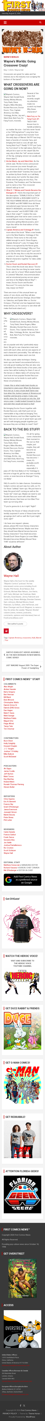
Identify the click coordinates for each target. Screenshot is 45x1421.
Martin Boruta (9, 815)
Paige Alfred (9, 723)
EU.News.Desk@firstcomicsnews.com (15, 1394)
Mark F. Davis (9, 713)
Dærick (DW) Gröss (11, 708)
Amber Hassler (10, 689)
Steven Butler (9, 787)
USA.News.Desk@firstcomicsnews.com (16, 1365)
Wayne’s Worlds (11, 57)
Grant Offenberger (11, 807)
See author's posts (15, 624)
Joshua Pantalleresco (13, 845)
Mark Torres (9, 776)
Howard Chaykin (10, 746)
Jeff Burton (8, 774)
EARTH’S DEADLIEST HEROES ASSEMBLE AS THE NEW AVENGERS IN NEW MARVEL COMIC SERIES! (23, 655)
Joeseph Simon (10, 812)
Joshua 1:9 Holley (11, 751)
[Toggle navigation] (5, 22)
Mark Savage (9, 716)
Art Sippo (7, 768)
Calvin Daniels (9, 832)
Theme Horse (34, 1413)
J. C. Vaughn (9, 749)
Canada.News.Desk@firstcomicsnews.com (17, 1381)
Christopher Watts (11, 702)
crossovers (26, 638)
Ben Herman (9, 694)
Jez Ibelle (8, 842)
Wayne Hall (19, 70)
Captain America (15, 638)
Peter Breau (8, 817)
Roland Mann (9, 782)
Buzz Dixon (8, 741)
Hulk (33, 638)
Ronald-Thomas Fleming (14, 784)
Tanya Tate (8, 726)
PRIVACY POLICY (10, 1413)
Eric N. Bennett (10, 801)
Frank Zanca (9, 837)
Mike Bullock (9, 754)
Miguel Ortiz (8, 721)
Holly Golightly (9, 743)
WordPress (30, 1417)
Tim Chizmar (9, 729)
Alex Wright (8, 686)
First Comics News (28, 1410)
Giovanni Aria (9, 840)
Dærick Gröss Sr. (10, 705)
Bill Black (7, 697)
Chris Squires (9, 799)
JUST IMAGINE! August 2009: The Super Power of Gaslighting (22, 666)
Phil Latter (8, 820)
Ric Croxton (8, 848)
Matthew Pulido (10, 718)
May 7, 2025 (8, 70)
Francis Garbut (10, 835)
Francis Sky (8, 804)
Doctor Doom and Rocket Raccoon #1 (22, 264)
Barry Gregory (9, 692)
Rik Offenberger (10, 870)
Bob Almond (9, 700)
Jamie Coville (9, 771)
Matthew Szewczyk (12, 865)
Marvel (38, 638)
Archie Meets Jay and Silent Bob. (19, 161)
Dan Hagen (8, 710)
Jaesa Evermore (10, 809)
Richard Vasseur (10, 868)
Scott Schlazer (10, 850)
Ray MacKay (9, 779)
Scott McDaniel (10, 756)
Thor (6, 640)
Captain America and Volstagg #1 (20, 230)
